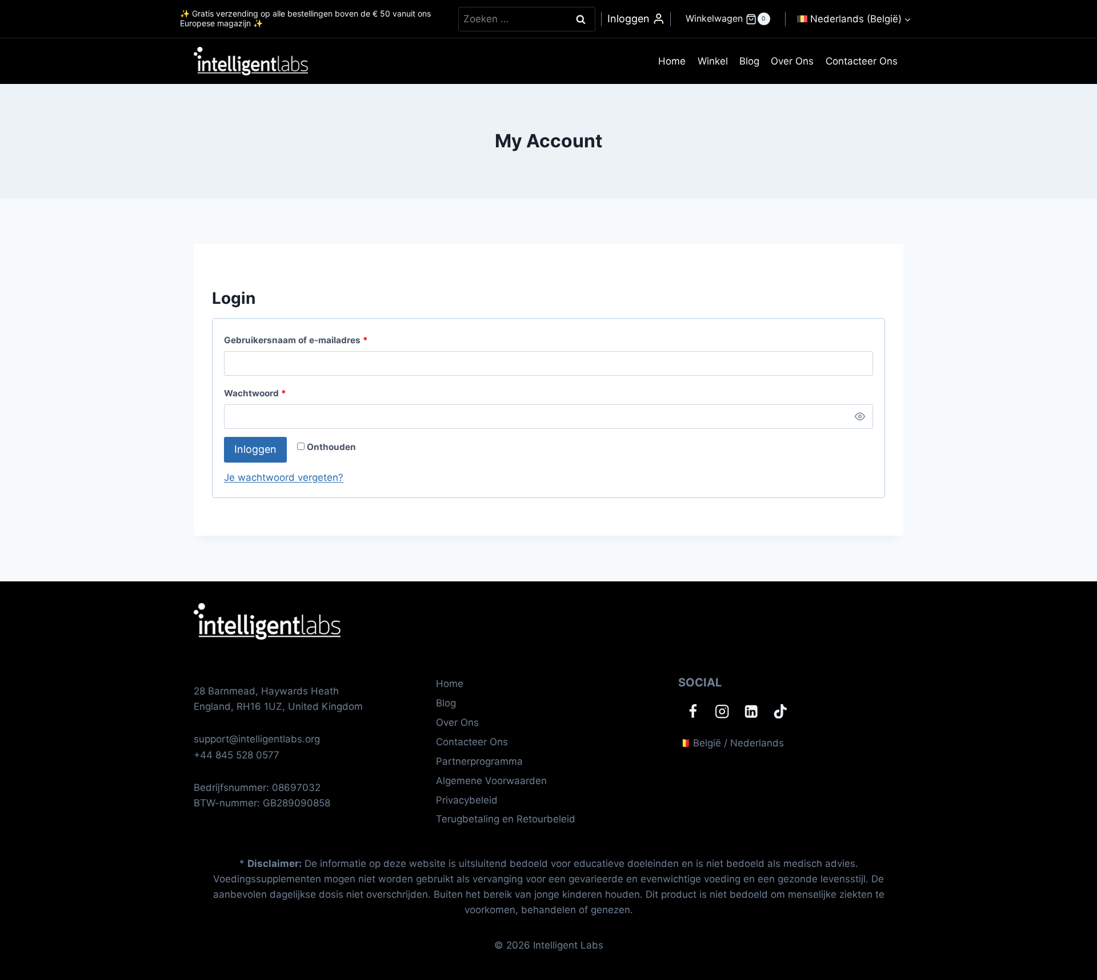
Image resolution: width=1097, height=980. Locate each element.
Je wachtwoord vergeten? (283, 477)
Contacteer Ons (862, 61)
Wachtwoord (258, 395)
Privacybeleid (467, 800)
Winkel (713, 61)
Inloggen (255, 449)
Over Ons (792, 61)
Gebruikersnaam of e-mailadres (299, 342)
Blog (749, 61)
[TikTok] (780, 711)
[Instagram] (721, 711)
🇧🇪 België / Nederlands (731, 743)
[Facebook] (692, 711)
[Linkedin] (751, 711)
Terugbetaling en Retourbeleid (505, 819)
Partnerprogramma (479, 761)
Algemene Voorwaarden (491, 780)
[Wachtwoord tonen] (860, 417)
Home (672, 61)
